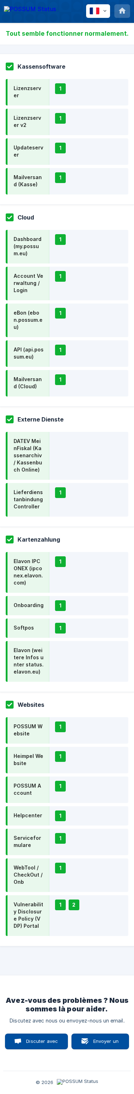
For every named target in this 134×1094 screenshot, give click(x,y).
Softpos (24, 628)
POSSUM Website (28, 729)
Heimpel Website (28, 759)
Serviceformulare (27, 841)
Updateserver (28, 151)
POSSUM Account (27, 789)
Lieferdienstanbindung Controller (28, 499)
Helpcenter (28, 815)
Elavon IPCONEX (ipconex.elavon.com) (28, 572)
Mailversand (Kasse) (28, 180)
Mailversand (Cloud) (28, 382)
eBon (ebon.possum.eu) (28, 320)
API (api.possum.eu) (29, 353)
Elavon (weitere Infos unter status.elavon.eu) (29, 661)
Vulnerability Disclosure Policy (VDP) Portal (28, 915)
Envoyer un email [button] (106, 1043)
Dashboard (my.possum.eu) (27, 246)
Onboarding (29, 605)
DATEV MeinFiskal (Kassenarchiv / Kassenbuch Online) (28, 455)
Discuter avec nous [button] (42, 1043)
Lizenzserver (27, 91)
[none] (30, 10)
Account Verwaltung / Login (28, 283)
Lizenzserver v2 (27, 121)
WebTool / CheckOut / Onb (28, 874)
